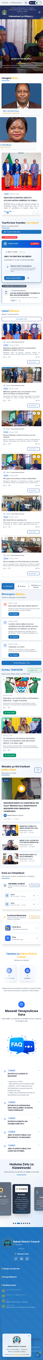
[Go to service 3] (17, 1223)
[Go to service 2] (15, 1223)
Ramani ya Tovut (35, 1351)
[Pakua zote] (34, 895)
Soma (13, 300)
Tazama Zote (34, 885)
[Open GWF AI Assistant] (38, 1355)
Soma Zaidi (8, 211)
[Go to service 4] (19, 1223)
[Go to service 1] (13, 1223)
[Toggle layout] (29, 1335)
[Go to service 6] (23, 1223)
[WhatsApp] (21, 1259)
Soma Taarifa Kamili (13, 278)
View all (37, 770)
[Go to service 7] (25, 1223)
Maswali (5, 2)
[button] (21, 1083)
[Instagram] (27, 1259)
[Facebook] (16, 1259)
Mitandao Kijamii (17, 2)
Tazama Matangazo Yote (21, 663)
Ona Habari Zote (21, 319)
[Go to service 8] (28, 1223)
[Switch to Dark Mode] (26, 3)
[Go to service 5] (21, 1223)
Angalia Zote (33, 670)
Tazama (15, 614)
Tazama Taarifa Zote (13, 232)
